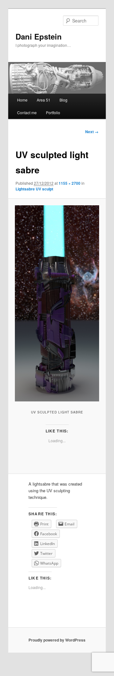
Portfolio (53, 112)
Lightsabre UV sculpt (34, 189)
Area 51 (43, 99)
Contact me (27, 112)
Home (22, 99)
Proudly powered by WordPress (57, 640)
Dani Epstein (39, 36)
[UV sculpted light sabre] (57, 303)
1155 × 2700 (69, 183)
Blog (63, 99)
